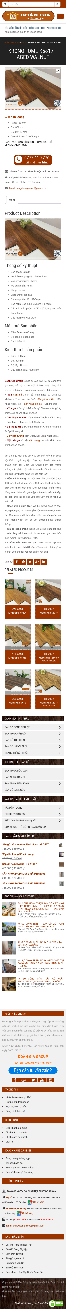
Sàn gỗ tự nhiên (45, 399)
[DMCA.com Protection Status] (56, 1303)
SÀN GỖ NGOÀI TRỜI (16, 746)
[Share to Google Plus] (37, 562)
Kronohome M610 (17, 702)
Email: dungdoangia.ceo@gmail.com (28, 188)
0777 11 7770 (36, 157)
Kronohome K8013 (17, 657)
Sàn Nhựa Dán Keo (16, 777)
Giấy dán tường (15, 435)
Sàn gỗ (17, 394)
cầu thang (34, 440)
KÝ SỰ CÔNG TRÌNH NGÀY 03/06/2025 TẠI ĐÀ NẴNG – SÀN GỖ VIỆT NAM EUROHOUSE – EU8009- (41, 963)
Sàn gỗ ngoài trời (15, 1258)
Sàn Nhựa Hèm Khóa (17, 783)
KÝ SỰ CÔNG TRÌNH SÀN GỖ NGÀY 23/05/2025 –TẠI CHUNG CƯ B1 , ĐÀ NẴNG (41, 980)
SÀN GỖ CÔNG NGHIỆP (17, 727)
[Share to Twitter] (30, 562)
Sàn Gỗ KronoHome (30, 142)
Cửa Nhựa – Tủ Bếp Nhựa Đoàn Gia (25, 827)
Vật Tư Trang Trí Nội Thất (19, 1244)
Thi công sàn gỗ (14, 1163)
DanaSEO (43, 1303)
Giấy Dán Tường (14, 1253)
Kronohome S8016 (49, 612)
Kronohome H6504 (17, 612)
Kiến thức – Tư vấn (16, 1106)
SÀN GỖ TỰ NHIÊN (15, 740)
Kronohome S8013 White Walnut (49, 704)
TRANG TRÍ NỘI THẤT (16, 752)
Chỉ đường (38, 1202)
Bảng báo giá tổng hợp (18, 1158)
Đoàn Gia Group (11, 43)
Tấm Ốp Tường (13, 807)
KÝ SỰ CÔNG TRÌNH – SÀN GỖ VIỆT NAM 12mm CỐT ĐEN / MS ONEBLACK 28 (41, 925)
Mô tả (12, 199)
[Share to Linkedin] (44, 562)
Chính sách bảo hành (16, 1137)
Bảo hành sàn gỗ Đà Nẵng (19, 1172)
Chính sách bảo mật (16, 1132)
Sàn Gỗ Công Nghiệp (16, 1249)
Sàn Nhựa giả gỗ (33, 403)
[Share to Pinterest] (23, 562)
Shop (23, 43)
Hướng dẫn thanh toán (17, 1102)
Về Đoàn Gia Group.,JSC (18, 1097)
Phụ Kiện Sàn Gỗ (15, 814)
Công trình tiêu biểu (16, 1111)
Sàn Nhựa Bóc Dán (16, 770)
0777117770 (20, 1219)
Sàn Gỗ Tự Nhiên (14, 1267)
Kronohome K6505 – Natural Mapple (49, 659)
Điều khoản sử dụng (16, 1127)
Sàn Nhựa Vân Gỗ (15, 1263)
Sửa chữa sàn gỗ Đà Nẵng (19, 1167)
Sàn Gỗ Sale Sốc (15, 789)
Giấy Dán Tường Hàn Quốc (21, 820)
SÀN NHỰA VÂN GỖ (15, 733)
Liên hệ (9, 1141)
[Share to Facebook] (17, 562)
